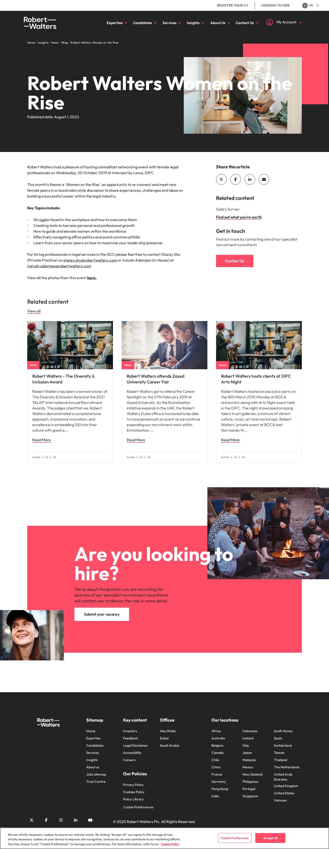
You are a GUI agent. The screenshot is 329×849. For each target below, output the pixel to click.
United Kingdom (286, 786)
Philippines (250, 781)
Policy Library (133, 799)
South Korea (283, 731)
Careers (129, 760)
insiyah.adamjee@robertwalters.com (59, 265)
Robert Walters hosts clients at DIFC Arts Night (256, 379)
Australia (218, 738)
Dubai (164, 738)
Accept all (270, 838)
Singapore (250, 796)
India (215, 796)
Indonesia (250, 731)
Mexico (248, 767)
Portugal (249, 789)
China (215, 767)
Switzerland (283, 745)
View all (34, 311)
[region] (164, 838)
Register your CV (232, 5)
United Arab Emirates (283, 777)
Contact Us (245, 22)
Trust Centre (95, 781)
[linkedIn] (249, 179)
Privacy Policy (133, 785)
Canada (217, 752)
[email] (264, 179)
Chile (215, 760)
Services (170, 22)
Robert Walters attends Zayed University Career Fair (155, 379)
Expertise (115, 22)
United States (284, 793)
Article (36, 457)
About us (92, 767)
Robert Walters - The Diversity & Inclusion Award (63, 379)
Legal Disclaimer (135, 745)
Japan (247, 752)
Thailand (280, 760)
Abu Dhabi (168, 731)
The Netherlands (286, 767)
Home (90, 731)
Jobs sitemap (96, 774)
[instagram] (61, 820)
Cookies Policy (134, 792)
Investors (130, 731)
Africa (216, 731)
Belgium (217, 745)
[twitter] (221, 179)
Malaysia (249, 760)
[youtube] (90, 820)
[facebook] (235, 179)
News (128, 365)
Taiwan (279, 752)
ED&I (33, 365)
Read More (41, 439)
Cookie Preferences (138, 807)
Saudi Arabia (169, 745)
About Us (217, 22)
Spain (278, 738)
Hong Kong (219, 789)
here (91, 277)
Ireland (248, 738)
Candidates (142, 22)
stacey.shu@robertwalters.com (90, 260)
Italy (246, 745)
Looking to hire (275, 5)
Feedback (130, 738)
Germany (218, 781)
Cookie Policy (170, 844)
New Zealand (253, 774)
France (216, 774)
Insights (193, 22)
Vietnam (280, 800)
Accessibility (132, 752)
